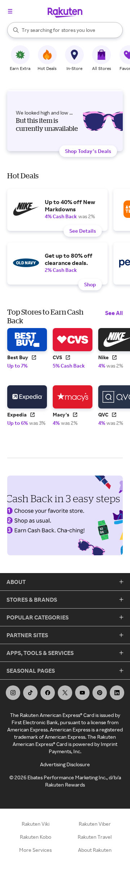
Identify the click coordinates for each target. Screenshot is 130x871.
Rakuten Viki (35, 824)
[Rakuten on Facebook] (47, 692)
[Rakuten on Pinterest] (99, 692)
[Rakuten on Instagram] (13, 692)
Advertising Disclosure (65, 764)
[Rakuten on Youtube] (82, 692)
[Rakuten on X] (65, 692)
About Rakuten (95, 850)
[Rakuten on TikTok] (30, 692)
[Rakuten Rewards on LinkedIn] (117, 692)
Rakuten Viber (95, 824)
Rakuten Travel (95, 837)
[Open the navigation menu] (10, 11)
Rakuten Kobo (35, 837)
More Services (35, 850)
